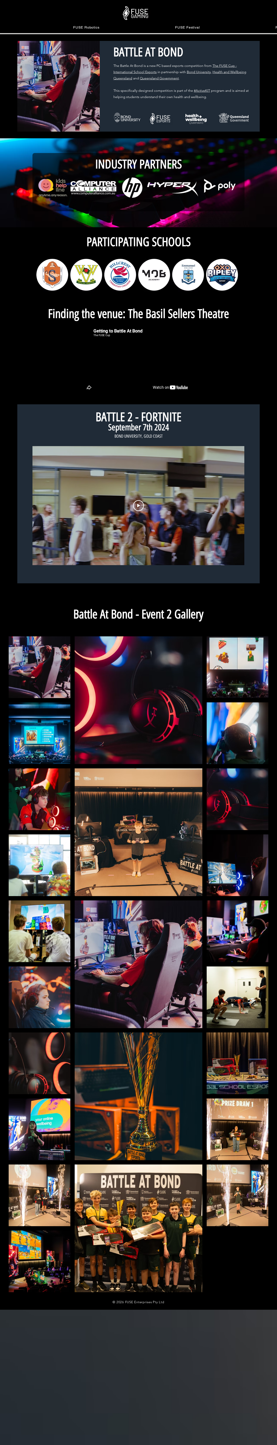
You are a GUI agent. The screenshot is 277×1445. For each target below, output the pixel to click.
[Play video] (138, 505)
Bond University (199, 72)
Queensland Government (159, 78)
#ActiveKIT (202, 91)
